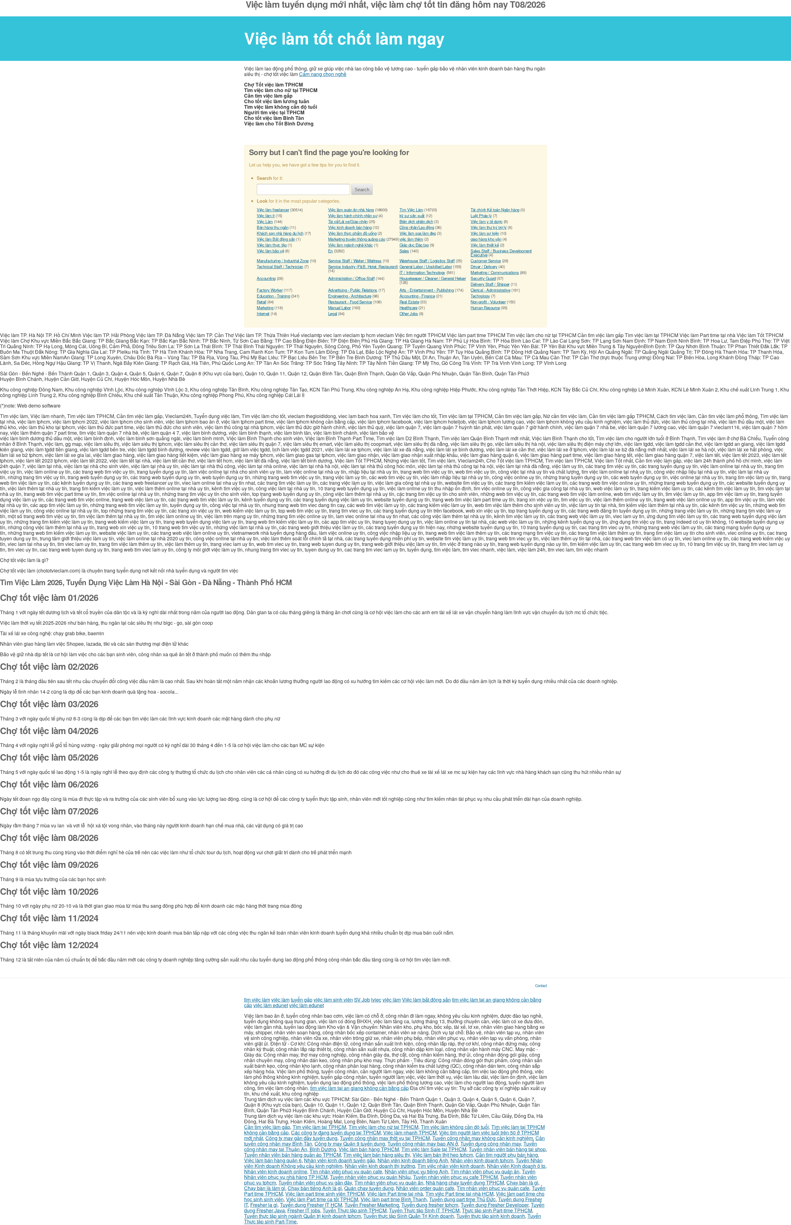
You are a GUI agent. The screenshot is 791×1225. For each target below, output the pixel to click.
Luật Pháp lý (481, 215)
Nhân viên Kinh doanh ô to (516, 1165)
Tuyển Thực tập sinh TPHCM (355, 1210)
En (330, 251)
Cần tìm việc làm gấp (267, 1126)
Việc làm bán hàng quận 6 (273, 1160)
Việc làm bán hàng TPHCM (369, 1149)
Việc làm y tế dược (486, 221)
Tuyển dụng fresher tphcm (429, 1204)
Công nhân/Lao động (417, 227)
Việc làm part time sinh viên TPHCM (325, 1193)
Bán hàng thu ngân (272, 227)
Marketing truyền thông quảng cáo (356, 239)
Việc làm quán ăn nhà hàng (351, 210)
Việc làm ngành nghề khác (350, 245)
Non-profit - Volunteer (488, 302)
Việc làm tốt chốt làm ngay (344, 38)
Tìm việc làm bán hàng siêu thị (376, 1154)
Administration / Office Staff (351, 278)
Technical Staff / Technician (280, 266)
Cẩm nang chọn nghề (322, 74)
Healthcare (408, 307)
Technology (480, 296)
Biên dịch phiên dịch (416, 221)
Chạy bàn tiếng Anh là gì (315, 1188)
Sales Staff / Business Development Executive (501, 253)
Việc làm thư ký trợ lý (488, 227)
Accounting (266, 278)
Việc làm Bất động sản (276, 239)
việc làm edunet (270, 1005)
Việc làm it (266, 215)
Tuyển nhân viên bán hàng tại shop (507, 1149)
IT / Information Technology (422, 272)
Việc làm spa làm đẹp (418, 233)
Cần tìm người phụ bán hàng (507, 1154)
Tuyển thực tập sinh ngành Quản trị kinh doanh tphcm (302, 1215)
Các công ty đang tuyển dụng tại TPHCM (336, 1132)
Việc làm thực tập (271, 245)
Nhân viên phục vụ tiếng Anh (416, 1171)
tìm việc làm (257, 999)
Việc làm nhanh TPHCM (410, 1132)
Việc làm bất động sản (426, 999)
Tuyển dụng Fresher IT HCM (311, 1204)
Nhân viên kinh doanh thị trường (380, 1165)
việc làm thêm (411, 239)
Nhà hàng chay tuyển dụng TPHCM (465, 1182)
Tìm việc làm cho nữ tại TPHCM (383, 1126)
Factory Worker (270, 290)
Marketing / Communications (495, 272)
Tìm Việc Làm (411, 210)
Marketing (265, 307)
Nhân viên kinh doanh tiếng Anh (413, 1160)
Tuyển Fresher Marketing (372, 1204)
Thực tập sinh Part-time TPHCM (497, 1210)
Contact (541, 985)
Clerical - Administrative (490, 290)
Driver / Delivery (484, 266)
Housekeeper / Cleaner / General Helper (433, 278)
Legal (332, 313)
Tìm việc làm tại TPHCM (319, 1126)
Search (362, 189)
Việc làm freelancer (273, 210)
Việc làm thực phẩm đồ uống (352, 233)
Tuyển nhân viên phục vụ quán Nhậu (370, 1177)
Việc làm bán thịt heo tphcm (442, 1154)
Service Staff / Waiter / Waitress (355, 261)
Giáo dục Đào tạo (414, 245)
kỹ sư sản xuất (412, 215)
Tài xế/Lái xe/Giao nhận (348, 221)
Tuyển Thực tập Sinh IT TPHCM (424, 1210)
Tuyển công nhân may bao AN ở (422, 1143)
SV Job (362, 999)
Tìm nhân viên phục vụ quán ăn (484, 1171)
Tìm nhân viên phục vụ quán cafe (346, 1171)
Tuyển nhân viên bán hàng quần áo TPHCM (292, 1154)
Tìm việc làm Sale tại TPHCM (433, 1149)
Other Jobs (409, 313)
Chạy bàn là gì (522, 1182)
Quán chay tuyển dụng (369, 1188)
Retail (261, 302)
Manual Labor (339, 307)
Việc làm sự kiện (485, 233)
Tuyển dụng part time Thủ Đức (462, 1199)
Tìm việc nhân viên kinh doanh (450, 1165)
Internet (263, 313)
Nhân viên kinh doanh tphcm (481, 1160)
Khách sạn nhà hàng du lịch (280, 233)
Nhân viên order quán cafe (425, 1188)
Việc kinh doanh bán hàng (350, 227)
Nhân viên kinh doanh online (275, 1171)
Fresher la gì (263, 1204)
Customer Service (486, 261)
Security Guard (483, 278)
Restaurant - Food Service (350, 302)
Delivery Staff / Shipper (490, 284)
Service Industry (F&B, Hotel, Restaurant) (363, 266)
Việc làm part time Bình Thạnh (394, 1199)
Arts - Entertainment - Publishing (427, 290)
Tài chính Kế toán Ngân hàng (495, 210)
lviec (376, 999)
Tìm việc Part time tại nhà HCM (459, 1193)
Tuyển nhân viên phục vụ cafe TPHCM (455, 1177)
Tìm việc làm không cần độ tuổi (455, 1126)
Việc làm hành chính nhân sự (352, 215)
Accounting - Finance (417, 296)
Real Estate (409, 302)
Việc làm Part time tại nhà (395, 1193)
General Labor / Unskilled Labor (426, 266)
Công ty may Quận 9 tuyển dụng (350, 1143)
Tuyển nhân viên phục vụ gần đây (315, 1182)
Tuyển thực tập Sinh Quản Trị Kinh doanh (408, 1215)
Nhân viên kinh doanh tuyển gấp (339, 1160)
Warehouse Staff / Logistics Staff (427, 261)
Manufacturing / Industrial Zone (283, 261)
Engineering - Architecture (349, 296)
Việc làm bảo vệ (270, 251)
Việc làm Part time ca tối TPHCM (322, 1199)
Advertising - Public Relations (352, 290)
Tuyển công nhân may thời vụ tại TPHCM (385, 1138)
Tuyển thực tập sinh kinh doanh (490, 1215)
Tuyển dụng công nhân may (490, 1143)
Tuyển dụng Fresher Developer (494, 1204)
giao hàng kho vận (486, 239)
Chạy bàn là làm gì (264, 1188)
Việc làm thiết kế (485, 245)
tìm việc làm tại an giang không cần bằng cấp (359, 1088)
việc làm (280, 999)
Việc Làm (265, 221)
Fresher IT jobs (303, 1210)
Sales (404, 251)
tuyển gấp (301, 999)
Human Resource (485, 307)
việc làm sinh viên (333, 999)
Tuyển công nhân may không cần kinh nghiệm (482, 1138)
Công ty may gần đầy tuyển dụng (301, 1138)
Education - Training (273, 296)
